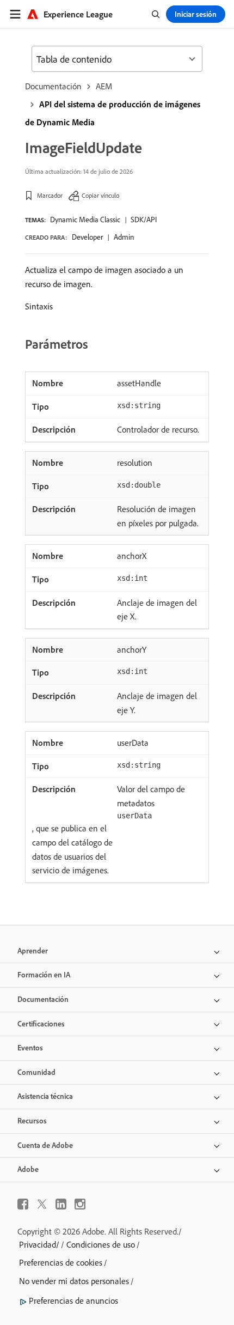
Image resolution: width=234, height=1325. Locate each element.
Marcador (50, 195)
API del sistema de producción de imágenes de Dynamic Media (112, 113)
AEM (104, 86)
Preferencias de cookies (60, 1262)
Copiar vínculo (100, 195)
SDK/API (144, 219)
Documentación (53, 86)
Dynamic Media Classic (85, 219)
